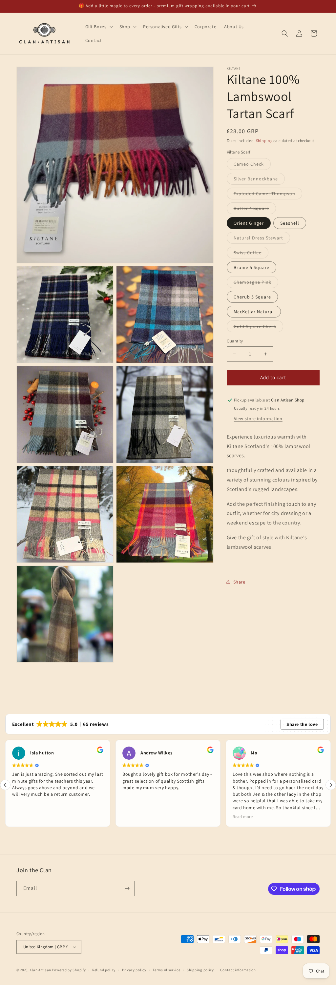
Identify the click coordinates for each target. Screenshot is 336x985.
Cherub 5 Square (252, 297)
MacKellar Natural (254, 312)
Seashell (289, 223)
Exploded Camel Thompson (268, 194)
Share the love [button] (302, 724)
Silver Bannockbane (259, 180)
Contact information (238, 970)
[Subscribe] (127, 888)
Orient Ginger (249, 223)
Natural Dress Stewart (262, 239)
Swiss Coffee (251, 253)
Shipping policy (200, 970)
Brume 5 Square (251, 267)
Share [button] (239, 582)
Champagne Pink (256, 283)
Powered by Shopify (69, 970)
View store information (258, 418)
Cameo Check (252, 165)
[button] (98, 26)
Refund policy (104, 970)
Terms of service (166, 970)
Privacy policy (134, 970)
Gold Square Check (258, 327)
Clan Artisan (40, 970)
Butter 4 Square (255, 209)
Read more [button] (151, 816)
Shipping (264, 140)
